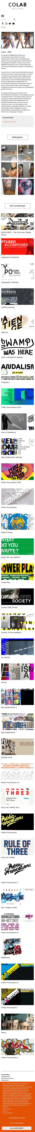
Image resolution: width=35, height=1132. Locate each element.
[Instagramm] (6, 23)
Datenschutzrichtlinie (7, 1109)
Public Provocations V (9, 882)
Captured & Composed (10, 257)
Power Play (5, 582)
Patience (4, 332)
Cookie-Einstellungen (16, 1118)
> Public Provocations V (9, 122)
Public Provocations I (9, 1007)
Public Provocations (9, 507)
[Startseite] (17, 6)
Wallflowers (5, 957)
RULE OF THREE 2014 (10, 807)
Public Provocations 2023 (11, 407)
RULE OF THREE (8, 857)
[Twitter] (9, 23)
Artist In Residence (8, 432)
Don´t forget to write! (9, 907)
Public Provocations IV (10, 932)
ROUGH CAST (7, 757)
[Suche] (14, 19)
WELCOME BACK (8, 732)
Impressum (5, 1111)
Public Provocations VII (10, 782)
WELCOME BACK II (9, 707)
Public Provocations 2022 (11, 482)
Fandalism (5, 382)
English (3, 27)
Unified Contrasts (8, 307)
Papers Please (7, 532)
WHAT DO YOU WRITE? (10, 557)
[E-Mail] (13, 23)
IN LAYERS (5, 657)
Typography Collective (10, 282)
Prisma (4, 682)
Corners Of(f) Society (9, 607)
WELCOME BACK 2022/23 (11, 457)
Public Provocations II (9, 1058)
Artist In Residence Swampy (12, 357)
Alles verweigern (16, 1123)
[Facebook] (2, 23)
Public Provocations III (10, 983)
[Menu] (3, 16)
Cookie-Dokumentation (8, 1113)
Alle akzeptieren (16, 1128)
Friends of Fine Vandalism (11, 632)
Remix (3, 1033)
